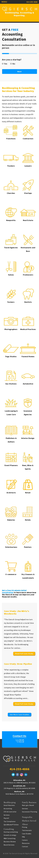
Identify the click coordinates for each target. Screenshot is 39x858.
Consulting (9, 829)
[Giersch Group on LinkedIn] (25, 774)
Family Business (29, 802)
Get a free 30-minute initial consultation (14, 591)
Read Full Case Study (24, 654)
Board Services (9, 845)
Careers (25, 840)
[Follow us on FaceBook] (17, 774)
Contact (25, 846)
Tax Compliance (10, 821)
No (13, 63)
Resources (26, 843)
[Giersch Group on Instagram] (21, 774)
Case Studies (26, 834)
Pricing (24, 827)
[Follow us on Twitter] (13, 774)
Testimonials (27, 830)
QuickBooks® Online (11, 825)
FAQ (23, 837)
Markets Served (29, 820)
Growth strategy (10, 835)
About (25, 824)
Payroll (6, 818)
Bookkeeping (10, 802)
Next (19, 71)
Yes (5, 63)
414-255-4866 (32, 2)
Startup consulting (11, 832)
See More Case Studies (19, 715)
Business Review (10, 842)
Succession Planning (29, 812)
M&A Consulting (10, 838)
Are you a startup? (12, 59)
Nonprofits (27, 817)
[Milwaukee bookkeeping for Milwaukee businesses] (19, 761)
